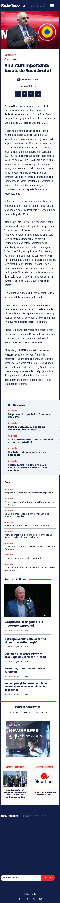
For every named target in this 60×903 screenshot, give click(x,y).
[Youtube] (40, 899)
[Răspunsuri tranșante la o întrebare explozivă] (27, 600)
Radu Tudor (31, 79)
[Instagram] (26, 899)
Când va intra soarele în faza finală (23, 558)
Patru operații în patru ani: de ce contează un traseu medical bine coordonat (27, 467)
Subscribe (48, 878)
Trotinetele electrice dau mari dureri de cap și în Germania (30, 548)
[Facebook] (18, 94)
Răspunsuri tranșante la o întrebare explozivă (29, 415)
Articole (10, 55)
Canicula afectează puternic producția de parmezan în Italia (31, 441)
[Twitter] (24, 94)
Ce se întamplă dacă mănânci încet (45, 793)
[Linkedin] (38, 94)
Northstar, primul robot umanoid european (27, 453)
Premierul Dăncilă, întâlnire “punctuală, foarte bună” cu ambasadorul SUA (15, 793)
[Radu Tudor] (19, 79)
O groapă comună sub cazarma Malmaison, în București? (26, 428)
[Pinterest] (31, 94)
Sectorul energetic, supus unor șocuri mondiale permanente (29, 568)
